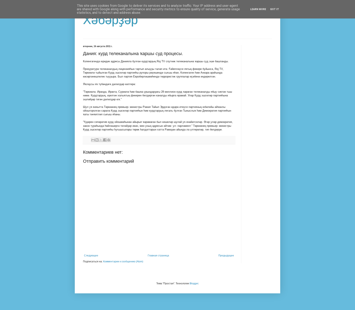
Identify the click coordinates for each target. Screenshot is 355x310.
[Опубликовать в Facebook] (105, 140)
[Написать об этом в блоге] (97, 140)
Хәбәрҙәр (110, 20)
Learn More (258, 9)
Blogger (194, 283)
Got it (274, 9)
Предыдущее (226, 255)
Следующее (91, 255)
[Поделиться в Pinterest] (109, 140)
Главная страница (158, 255)
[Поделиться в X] (101, 140)
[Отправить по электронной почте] (93, 140)
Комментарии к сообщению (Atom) (123, 261)
